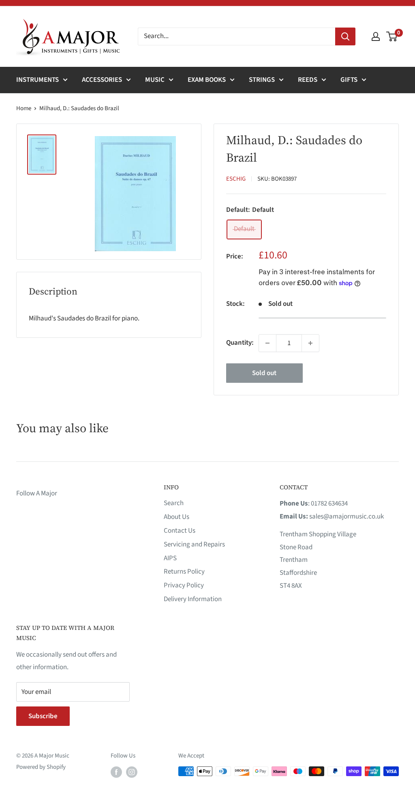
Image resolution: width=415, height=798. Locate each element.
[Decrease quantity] (267, 343)
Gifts (348, 80)
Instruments (37, 80)
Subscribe (43, 716)
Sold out (264, 373)
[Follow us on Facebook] (116, 772)
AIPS (170, 558)
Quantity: (240, 343)
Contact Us (179, 531)
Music (155, 80)
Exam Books (207, 80)
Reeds (307, 80)
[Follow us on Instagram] (131, 772)
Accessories (102, 80)
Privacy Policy (184, 585)
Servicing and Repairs (194, 544)
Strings (262, 80)
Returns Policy (184, 571)
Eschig (236, 179)
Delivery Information (193, 599)
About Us (176, 517)
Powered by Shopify (41, 767)
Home (23, 108)
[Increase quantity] (310, 343)
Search (174, 503)
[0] (392, 36)
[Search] (345, 36)
